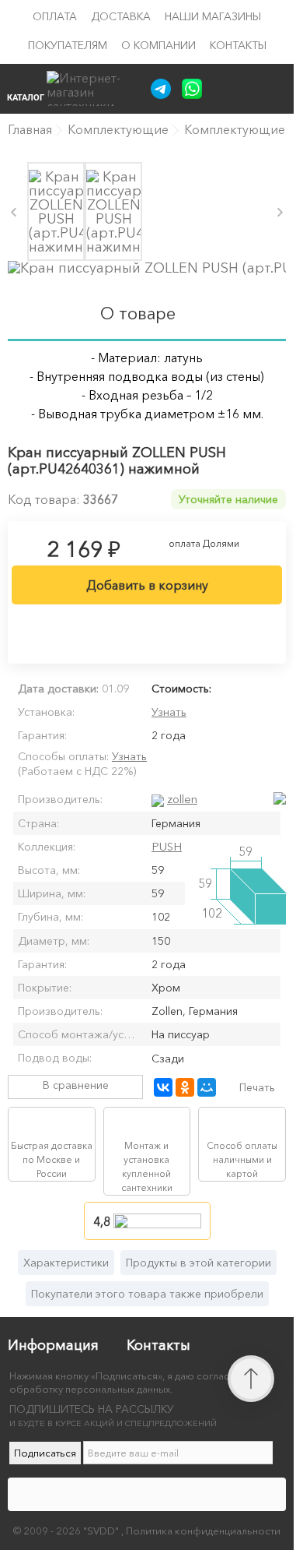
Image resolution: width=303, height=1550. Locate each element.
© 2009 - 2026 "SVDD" (67, 1530)
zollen (182, 798)
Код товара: (44, 499)
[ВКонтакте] (163, 1087)
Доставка (121, 16)
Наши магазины (213, 16)
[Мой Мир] (206, 1087)
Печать (257, 1087)
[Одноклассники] (185, 1087)
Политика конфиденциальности (203, 1530)
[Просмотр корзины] (249, 88)
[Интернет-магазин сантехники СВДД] (92, 88)
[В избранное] (147, 630)
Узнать (169, 712)
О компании (158, 45)
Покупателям (67, 45)
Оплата (55, 16)
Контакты (238, 45)
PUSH (167, 846)
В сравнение (76, 1085)
